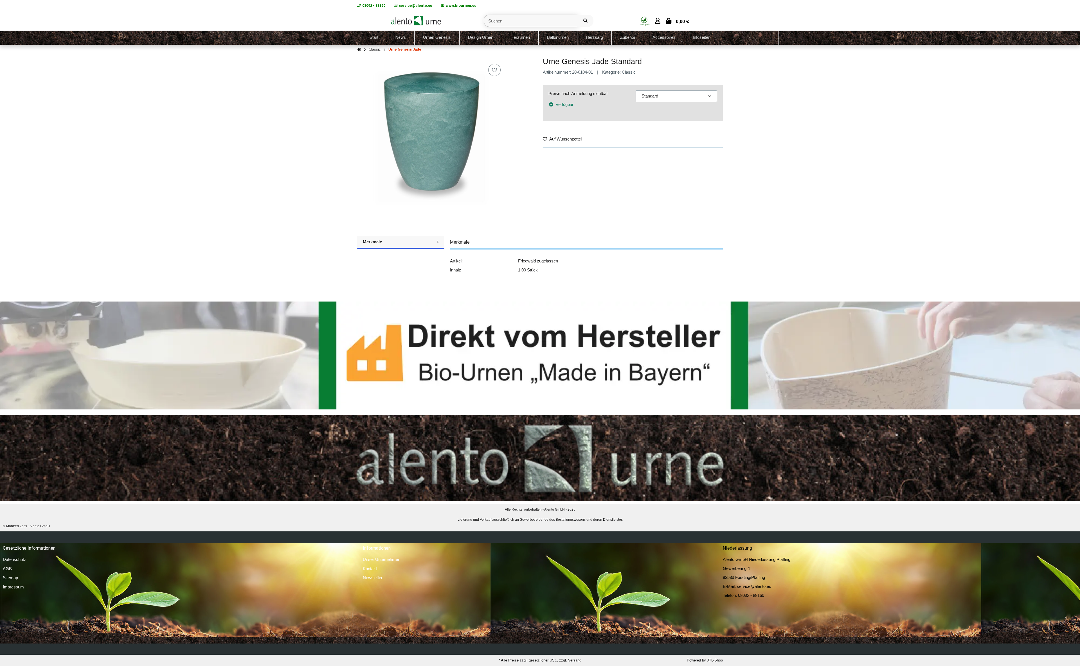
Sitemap (10, 577)
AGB (7, 568)
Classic (629, 72)
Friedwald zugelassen (538, 261)
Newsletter (372, 577)
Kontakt (370, 568)
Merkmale (372, 241)
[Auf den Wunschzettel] (494, 70)
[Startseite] (359, 49)
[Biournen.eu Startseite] (416, 20)
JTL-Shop (715, 660)
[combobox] (676, 96)
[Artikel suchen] (585, 21)
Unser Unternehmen (381, 559)
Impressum (13, 587)
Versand (574, 660)
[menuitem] (374, 38)
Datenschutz (14, 559)
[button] (657, 21)
